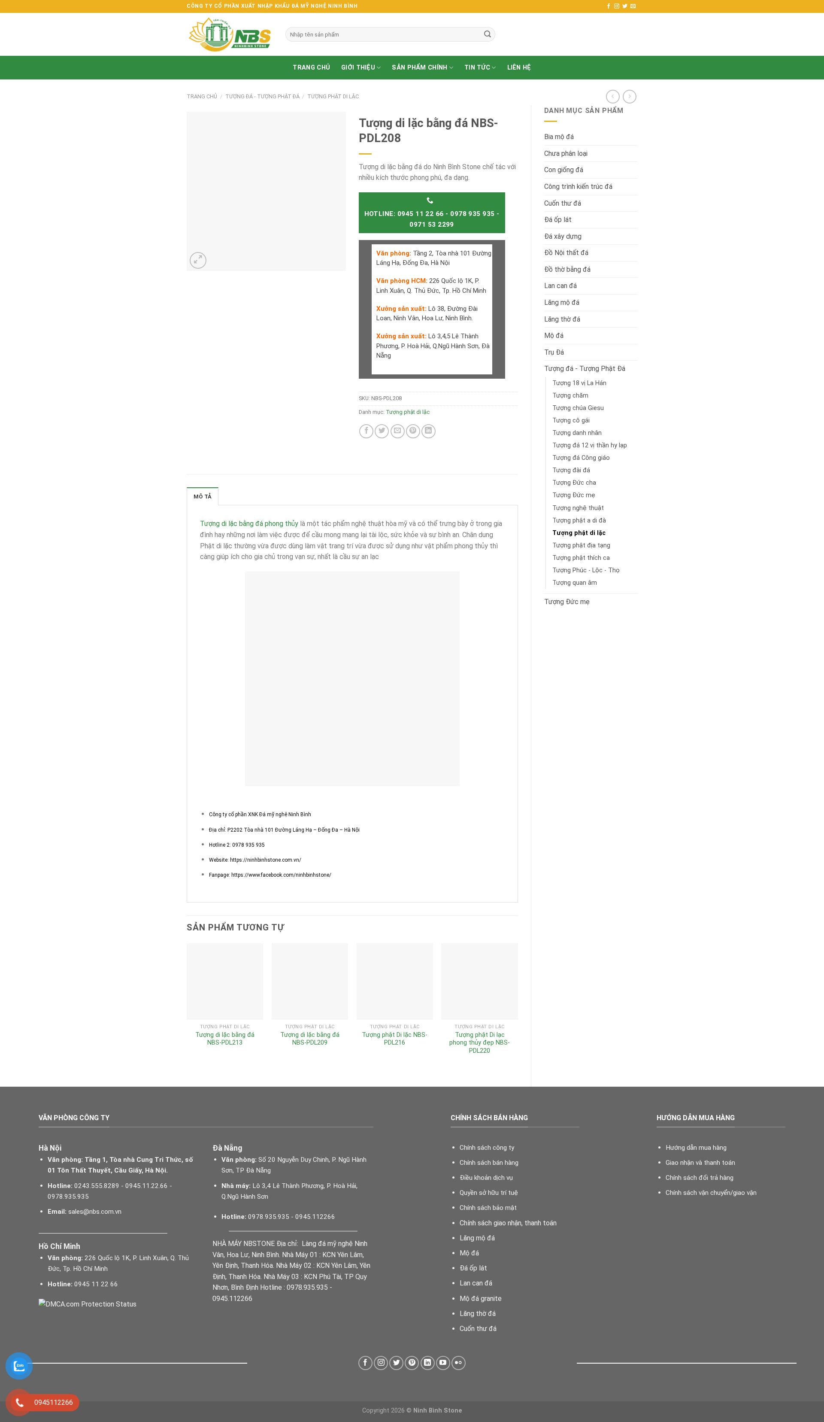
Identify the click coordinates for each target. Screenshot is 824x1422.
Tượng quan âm (574, 582)
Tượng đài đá (571, 470)
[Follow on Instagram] (616, 6)
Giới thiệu (358, 67)
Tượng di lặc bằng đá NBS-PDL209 (309, 1039)
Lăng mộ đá (561, 302)
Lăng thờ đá (562, 319)
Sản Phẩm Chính (419, 67)
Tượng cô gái (571, 420)
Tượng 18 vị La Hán (579, 383)
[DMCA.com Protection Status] (87, 1304)
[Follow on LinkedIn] (428, 1363)
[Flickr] (458, 1363)
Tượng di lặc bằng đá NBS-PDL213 (224, 1039)
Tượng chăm (570, 395)
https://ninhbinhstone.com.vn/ (265, 860)
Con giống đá (563, 170)
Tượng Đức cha (574, 482)
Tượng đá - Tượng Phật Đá (262, 96)
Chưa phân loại (566, 153)
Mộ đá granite (481, 1298)
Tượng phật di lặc (333, 96)
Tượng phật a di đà (579, 520)
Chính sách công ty (487, 1148)
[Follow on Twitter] (624, 6)
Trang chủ (311, 67)
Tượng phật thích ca (581, 558)
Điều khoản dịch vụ (486, 1178)
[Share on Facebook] (366, 431)
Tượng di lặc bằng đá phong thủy (249, 524)
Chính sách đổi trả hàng (699, 1178)
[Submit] (487, 34)
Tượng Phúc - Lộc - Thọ (586, 570)
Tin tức (477, 67)
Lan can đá (560, 286)
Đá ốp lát (558, 220)
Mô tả (203, 496)
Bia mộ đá (559, 137)
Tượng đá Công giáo (581, 458)
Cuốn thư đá (562, 203)
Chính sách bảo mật (488, 1208)
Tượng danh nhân (577, 433)
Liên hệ (519, 67)
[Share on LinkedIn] (428, 431)
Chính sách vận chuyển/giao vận (711, 1193)
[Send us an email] (633, 6)
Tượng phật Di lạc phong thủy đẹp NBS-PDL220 (479, 1042)
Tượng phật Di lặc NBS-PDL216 (394, 1039)
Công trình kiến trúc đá (578, 186)
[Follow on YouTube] (443, 1363)
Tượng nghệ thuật (578, 508)
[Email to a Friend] (398, 431)
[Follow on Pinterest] (412, 1363)
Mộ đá (553, 335)
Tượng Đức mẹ (573, 495)
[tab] (202, 496)
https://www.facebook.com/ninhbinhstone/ (281, 875)
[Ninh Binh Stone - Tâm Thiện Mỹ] (230, 34)
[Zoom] (198, 260)
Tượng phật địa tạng (581, 545)
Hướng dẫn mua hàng (696, 1148)
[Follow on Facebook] (608, 6)
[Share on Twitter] (382, 431)
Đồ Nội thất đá (566, 253)
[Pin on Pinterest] (413, 431)
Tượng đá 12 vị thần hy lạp (589, 445)
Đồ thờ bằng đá (567, 269)
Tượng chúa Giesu (578, 408)
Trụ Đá (554, 352)
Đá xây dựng (563, 236)
